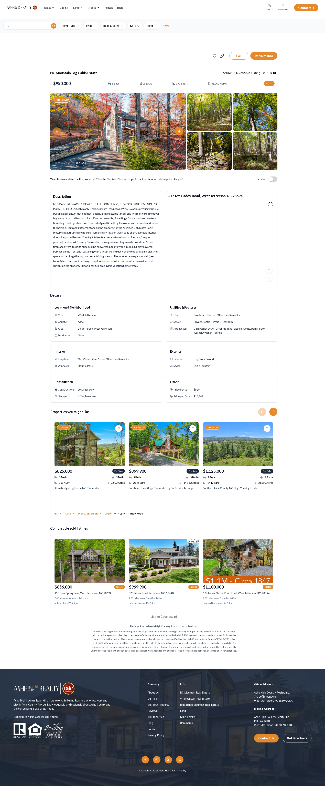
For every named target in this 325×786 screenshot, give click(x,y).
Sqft (133, 25)
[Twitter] (168, 759)
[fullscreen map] (270, 204)
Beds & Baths (111, 25)
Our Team (153, 698)
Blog (150, 723)
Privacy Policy (156, 735)
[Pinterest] (179, 759)
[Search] (53, 26)
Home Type (68, 25)
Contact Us (266, 738)
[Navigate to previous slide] (260, 411)
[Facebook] (145, 759)
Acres (150, 25)
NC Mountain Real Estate (195, 692)
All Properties (156, 717)
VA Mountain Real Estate (195, 698)
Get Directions (297, 738)
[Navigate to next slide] (274, 411)
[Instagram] (156, 759)
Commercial (187, 723)
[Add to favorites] (214, 56)
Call (239, 56)
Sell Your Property (158, 704)
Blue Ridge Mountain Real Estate (199, 704)
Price (89, 25)
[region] (221, 242)
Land (183, 710)
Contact (152, 729)
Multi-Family (187, 717)
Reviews (153, 710)
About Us (153, 692)
